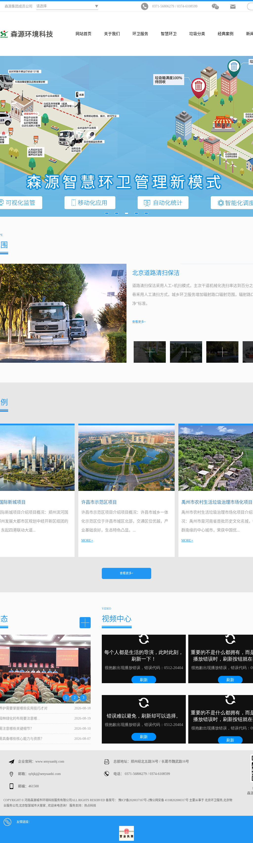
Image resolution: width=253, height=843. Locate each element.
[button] (107, 213)
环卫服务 (140, 34)
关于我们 (112, 34)
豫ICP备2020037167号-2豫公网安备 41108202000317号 (153, 800)
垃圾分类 (197, 34)
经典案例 (225, 34)
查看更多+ (126, 573)
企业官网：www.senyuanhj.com (41, 761)
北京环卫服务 (214, 800)
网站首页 (83, 34)
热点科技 (90, 805)
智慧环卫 (169, 34)
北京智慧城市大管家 (32, 805)
